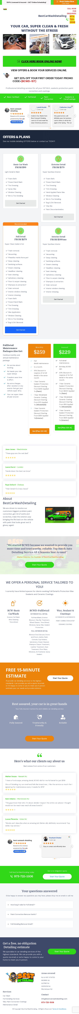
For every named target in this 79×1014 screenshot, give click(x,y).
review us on (16, 121)
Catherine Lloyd (65, 107)
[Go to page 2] (56, 858)
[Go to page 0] (53, 858)
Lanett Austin (41, 107)
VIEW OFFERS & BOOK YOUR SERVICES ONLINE (38, 70)
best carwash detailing (15, 110)
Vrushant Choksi (55, 838)
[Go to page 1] (50, 128)
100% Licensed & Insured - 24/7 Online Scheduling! (26, 2)
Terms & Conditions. (59, 1009)
